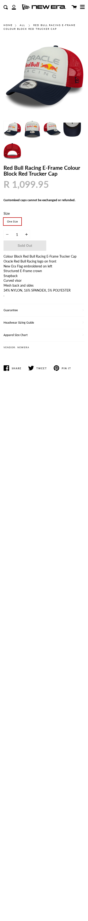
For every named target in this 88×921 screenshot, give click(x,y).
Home (8, 25)
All (22, 25)
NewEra (23, 347)
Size (7, 213)
